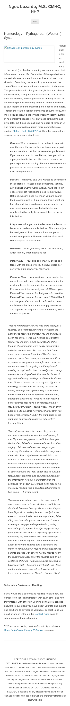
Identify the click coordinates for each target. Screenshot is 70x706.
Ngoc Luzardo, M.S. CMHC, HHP (35, 9)
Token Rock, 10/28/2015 (27, 131)
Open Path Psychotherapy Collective (23, 630)
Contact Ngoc (42, 614)
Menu (35, 21)
